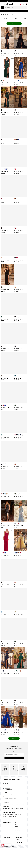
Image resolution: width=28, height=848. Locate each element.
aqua (1, 434)
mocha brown (1, 139)
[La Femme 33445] (20, 156)
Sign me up (14, 758)
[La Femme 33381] (20, 304)
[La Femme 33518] (7, 570)
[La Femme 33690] (7, 688)
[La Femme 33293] (20, 245)
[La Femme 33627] (20, 658)
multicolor (1, 257)
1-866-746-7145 (18, 830)
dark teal (17, 316)
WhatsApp (7, 787)
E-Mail (6, 796)
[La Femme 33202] (20, 38)
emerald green (17, 80)
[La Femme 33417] (20, 451)
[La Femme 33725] (20, 717)
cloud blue (5, 494)
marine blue (1, 464)
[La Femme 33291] (7, 127)
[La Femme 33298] (7, 629)
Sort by (16, 18)
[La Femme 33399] (20, 333)
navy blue (20, 434)
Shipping (16, 826)
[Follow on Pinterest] (19, 842)
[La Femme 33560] (20, 392)
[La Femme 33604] (20, 215)
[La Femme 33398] (20, 97)
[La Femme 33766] (7, 658)
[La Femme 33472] (7, 215)
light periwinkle (19, 730)
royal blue (5, 80)
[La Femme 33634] (20, 688)
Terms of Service (18, 833)
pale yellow (3, 169)
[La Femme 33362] (20, 274)
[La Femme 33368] (7, 38)
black (1, 51)
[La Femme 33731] (7, 156)
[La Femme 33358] (7, 422)
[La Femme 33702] (7, 717)
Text (6, 792)
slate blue (19, 494)
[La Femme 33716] (20, 540)
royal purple (20, 671)
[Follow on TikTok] (21, 842)
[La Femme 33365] (7, 97)
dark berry (1, 198)
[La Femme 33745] (7, 274)
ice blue (19, 434)
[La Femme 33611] (20, 363)
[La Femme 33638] (7, 540)
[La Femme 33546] (20, 599)
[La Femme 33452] (7, 481)
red (3, 80)
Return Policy (17, 824)
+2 (22, 434)
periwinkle (5, 169)
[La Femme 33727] (7, 451)
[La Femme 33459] (20, 127)
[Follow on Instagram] (17, 842)
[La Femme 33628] (20, 629)
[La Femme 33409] (20, 570)
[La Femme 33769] (7, 68)
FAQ (15, 822)
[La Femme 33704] (20, 68)
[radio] (24, 18)
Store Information (18, 837)
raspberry (5, 464)
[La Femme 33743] (7, 511)
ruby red (15, 228)
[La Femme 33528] (7, 304)
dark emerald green (1, 80)
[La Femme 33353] (20, 186)
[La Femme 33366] (7, 333)
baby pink (15, 139)
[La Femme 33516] (7, 245)
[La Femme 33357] (7, 599)
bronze (15, 287)
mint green (20, 730)
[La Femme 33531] (7, 186)
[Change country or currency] (21, 4)
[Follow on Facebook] (15, 842)
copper (15, 464)
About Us (16, 839)
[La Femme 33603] (7, 363)
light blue (15, 523)
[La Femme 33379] (7, 392)
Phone (6, 783)
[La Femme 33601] (20, 481)
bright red (15, 169)
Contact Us (17, 828)
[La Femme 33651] (20, 422)
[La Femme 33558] (20, 511)
